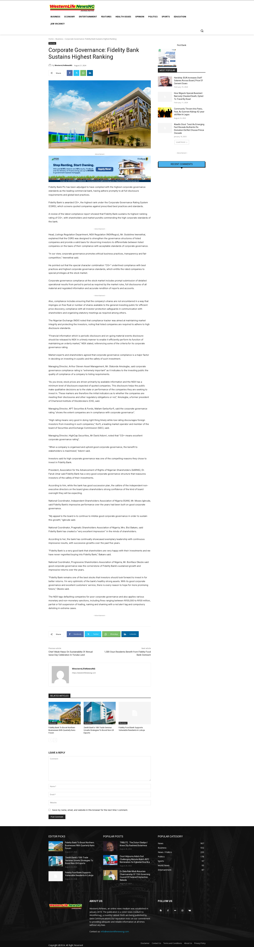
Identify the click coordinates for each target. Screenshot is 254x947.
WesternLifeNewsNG (63, 65)
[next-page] (55, 740)
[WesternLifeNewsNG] (50, 65)
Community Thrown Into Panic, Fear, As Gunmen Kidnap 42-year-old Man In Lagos (189, 112)
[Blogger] (161, 910)
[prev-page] (50, 740)
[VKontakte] (190, 910)
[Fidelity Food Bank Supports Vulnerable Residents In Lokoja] (135, 713)
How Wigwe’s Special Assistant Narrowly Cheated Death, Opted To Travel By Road (188, 96)
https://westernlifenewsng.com (84, 673)
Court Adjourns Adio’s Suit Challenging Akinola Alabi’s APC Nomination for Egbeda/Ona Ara (135, 859)
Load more (180, 142)
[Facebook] (70, 73)
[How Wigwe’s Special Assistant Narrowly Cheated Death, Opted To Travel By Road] (165, 97)
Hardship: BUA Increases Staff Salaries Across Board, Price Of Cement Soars (188, 81)
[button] (201, 30)
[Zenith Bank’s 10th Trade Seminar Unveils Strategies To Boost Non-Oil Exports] (100, 713)
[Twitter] (76, 73)
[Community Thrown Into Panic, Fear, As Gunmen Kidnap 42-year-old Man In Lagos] (165, 112)
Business (59, 39)
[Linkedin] (90, 73)
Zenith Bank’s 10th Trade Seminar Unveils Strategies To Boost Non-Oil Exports (99, 730)
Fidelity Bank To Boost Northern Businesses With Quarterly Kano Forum (62, 730)
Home (51, 39)
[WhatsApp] (83, 73)
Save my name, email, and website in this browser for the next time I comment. (90, 810)
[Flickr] (175, 910)
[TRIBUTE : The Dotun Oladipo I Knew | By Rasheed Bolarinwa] (110, 846)
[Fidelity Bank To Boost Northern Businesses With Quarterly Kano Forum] (65, 713)
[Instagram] (182, 910)
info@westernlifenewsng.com (115, 931)
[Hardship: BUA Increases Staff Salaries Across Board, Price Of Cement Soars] (165, 81)
